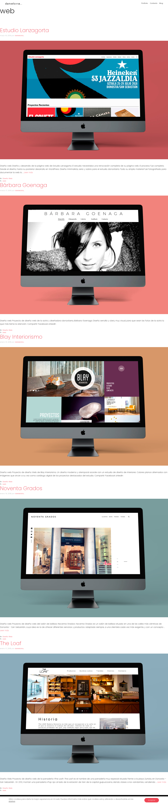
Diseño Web (7, 178)
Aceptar (151, 800)
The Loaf (10, 643)
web (4, 181)
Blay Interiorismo (21, 336)
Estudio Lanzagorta (24, 30)
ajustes (12, 801)
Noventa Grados (21, 488)
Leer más (28, 172)
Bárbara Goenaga (23, 185)
